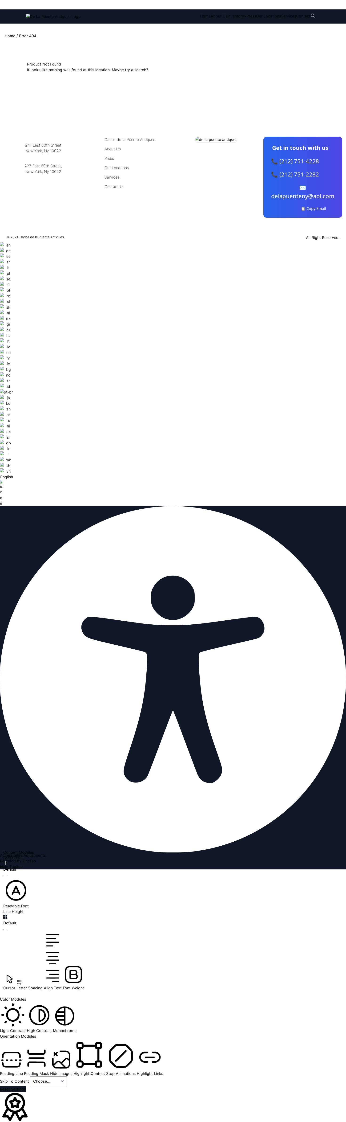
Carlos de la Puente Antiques (130, 139)
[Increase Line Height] (5, 917)
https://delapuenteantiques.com (43, 187)
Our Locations (268, 16)
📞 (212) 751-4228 (295, 161)
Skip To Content (15, 1081)
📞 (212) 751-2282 (295, 174)
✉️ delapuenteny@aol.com (302, 192)
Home (205, 16)
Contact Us (115, 186)
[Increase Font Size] (5, 863)
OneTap (29, 861)
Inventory (235, 16)
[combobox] (6, 374)
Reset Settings (13, 1089)
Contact (303, 16)
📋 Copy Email (313, 208)
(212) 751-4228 (57, 4)
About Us (219, 16)
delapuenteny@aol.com (43, 194)
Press (251, 16)
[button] (16, 893)
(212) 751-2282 (97, 4)
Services (288, 16)
